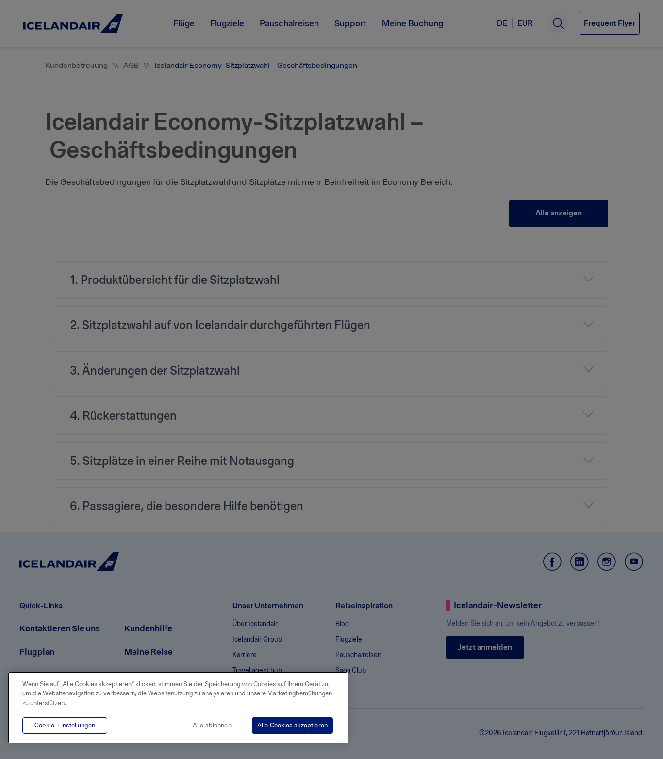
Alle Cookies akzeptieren (292, 725)
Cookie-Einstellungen (64, 725)
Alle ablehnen (212, 725)
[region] (178, 707)
